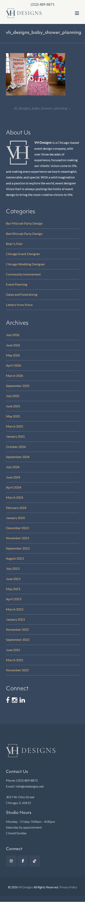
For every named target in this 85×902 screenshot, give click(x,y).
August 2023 (15, 558)
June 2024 (13, 477)
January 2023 (15, 619)
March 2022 (14, 660)
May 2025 (13, 416)
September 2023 (17, 548)
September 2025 (17, 386)
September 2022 (17, 639)
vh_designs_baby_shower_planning (42, 108)
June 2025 (13, 406)
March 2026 (14, 375)
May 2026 (13, 355)
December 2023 (17, 528)
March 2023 (14, 609)
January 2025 (15, 436)
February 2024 (16, 508)
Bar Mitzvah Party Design (24, 223)
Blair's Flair (14, 244)
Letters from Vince (19, 305)
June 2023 (13, 579)
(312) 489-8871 (27, 780)
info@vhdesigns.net (30, 786)
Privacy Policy (68, 887)
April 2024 (13, 487)
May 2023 (13, 589)
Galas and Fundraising (21, 294)
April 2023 (13, 599)
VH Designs (25, 887)
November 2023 (17, 538)
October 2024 (16, 447)
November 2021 (17, 670)
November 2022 (17, 629)
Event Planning (16, 284)
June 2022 (13, 650)
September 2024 (17, 457)
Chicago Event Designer (23, 254)
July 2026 (12, 335)
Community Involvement (23, 274)
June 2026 (13, 345)
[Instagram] (11, 861)
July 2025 (12, 396)
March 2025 (14, 426)
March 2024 (14, 497)
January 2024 (15, 518)
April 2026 (13, 365)
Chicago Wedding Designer (25, 264)
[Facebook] (23, 861)
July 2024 (12, 467)
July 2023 (12, 568)
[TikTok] (34, 861)
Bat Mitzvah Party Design (24, 233)
